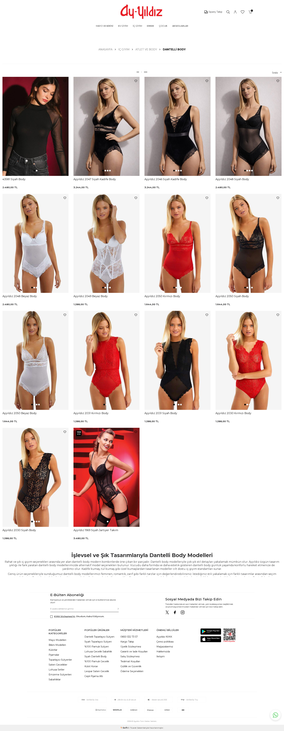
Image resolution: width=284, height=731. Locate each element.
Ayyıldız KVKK (164, 636)
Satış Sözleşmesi (130, 656)
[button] (34, 170)
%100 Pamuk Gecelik (96, 661)
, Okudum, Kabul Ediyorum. (79, 616)
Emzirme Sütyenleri (60, 674)
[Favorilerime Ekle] (65, 81)
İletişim (160, 656)
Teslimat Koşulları (130, 661)
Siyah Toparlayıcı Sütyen (98, 641)
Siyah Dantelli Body (95, 656)
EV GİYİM (123, 26)
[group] (35, 126)
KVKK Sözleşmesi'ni (64, 616)
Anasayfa (105, 49)
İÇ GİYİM (137, 26)
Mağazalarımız (164, 646)
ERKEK (150, 26)
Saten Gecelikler (58, 664)
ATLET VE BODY (146, 49)
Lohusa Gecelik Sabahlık (98, 651)
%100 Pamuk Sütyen (96, 646)
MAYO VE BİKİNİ (104, 26)
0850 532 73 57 (129, 636)
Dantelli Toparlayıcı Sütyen (99, 636)
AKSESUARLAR (180, 26)
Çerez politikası (165, 641)
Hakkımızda (163, 651)
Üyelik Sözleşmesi (130, 646)
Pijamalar (54, 654)
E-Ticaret (132, 728)
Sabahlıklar (55, 679)
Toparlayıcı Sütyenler (60, 659)
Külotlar (53, 649)
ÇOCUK (163, 26)
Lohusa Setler (56, 669)
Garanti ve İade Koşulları (134, 651)
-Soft (124, 728)
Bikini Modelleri (57, 644)
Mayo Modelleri (57, 640)
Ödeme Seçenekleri (131, 671)
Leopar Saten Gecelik (96, 671)
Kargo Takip (127, 641)
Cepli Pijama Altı (93, 676)
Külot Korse (91, 666)
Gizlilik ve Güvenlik (130, 666)
